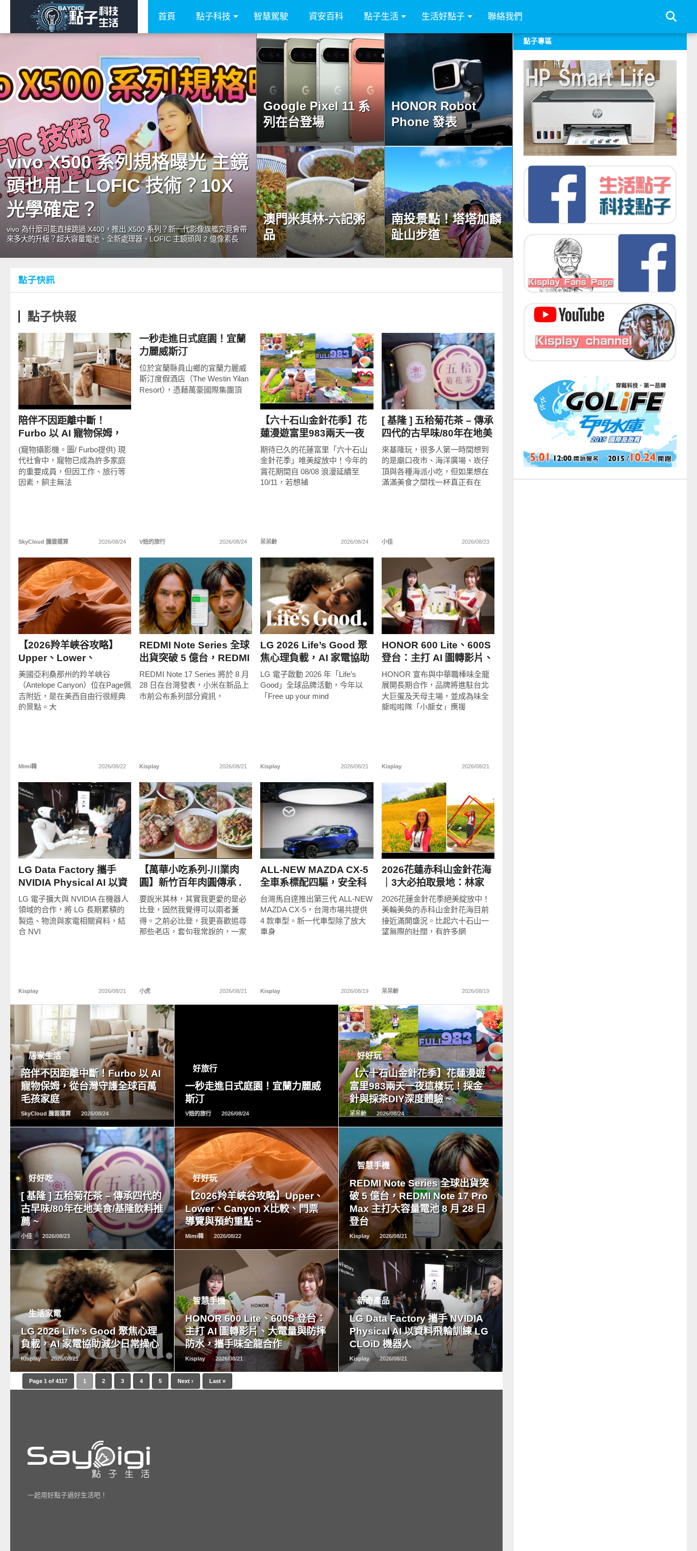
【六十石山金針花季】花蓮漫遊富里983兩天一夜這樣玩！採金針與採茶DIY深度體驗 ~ (313, 427)
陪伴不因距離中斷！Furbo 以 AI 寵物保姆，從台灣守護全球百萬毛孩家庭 (71, 427)
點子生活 (381, 16)
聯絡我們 (505, 16)
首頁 (167, 16)
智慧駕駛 (271, 16)
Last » (217, 1381)
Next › (185, 1381)
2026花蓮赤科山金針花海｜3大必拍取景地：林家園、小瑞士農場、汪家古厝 (436, 876)
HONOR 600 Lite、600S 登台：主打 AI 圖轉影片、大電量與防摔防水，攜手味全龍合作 (437, 652)
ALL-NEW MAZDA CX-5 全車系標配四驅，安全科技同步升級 (314, 876)
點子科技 (213, 16)
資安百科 (326, 16)
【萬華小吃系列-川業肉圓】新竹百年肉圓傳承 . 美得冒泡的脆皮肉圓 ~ (190, 876)
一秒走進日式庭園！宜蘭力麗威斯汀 (192, 345)
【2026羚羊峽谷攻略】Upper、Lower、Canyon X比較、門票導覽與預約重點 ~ (70, 652)
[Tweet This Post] (75, 392)
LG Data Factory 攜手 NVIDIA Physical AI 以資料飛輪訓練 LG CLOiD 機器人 (73, 876)
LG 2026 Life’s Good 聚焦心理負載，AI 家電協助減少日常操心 (314, 652)
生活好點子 (443, 16)
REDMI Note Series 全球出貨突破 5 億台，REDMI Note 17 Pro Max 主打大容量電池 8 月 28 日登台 (194, 652)
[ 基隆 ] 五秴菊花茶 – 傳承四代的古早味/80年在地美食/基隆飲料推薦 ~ (437, 427)
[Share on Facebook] (53, 392)
